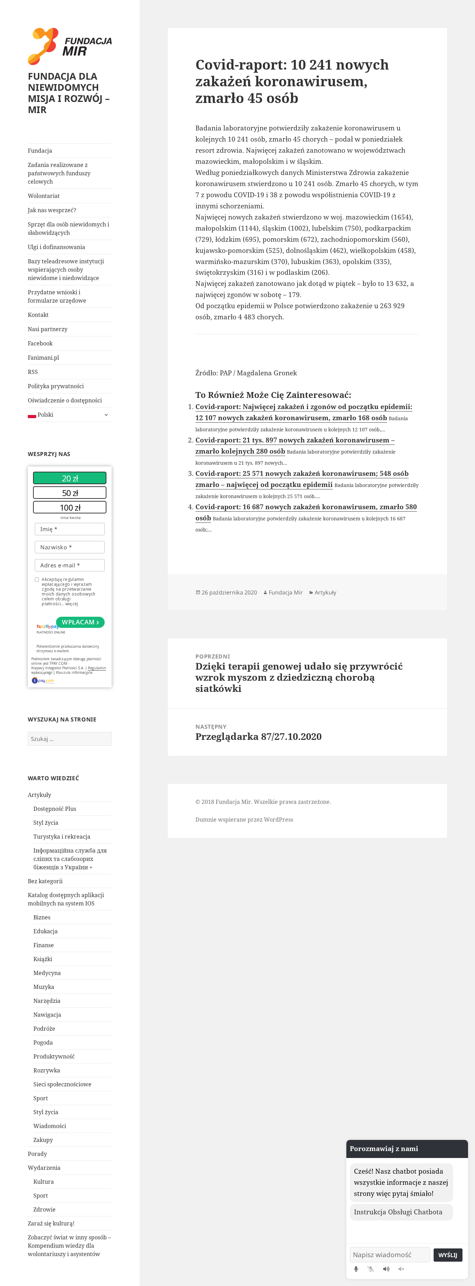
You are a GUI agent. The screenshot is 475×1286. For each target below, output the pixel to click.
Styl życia (45, 822)
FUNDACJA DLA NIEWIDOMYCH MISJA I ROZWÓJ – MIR (69, 93)
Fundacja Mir (286, 592)
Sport (40, 1098)
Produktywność (54, 1056)
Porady (37, 1154)
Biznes (41, 917)
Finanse (43, 945)
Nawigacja (47, 1015)
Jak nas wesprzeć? (52, 210)
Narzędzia (47, 1001)
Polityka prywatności (56, 386)
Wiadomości (49, 1126)
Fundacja (40, 150)
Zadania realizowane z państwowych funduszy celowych (59, 173)
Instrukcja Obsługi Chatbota (398, 1211)
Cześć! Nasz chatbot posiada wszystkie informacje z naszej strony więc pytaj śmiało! (401, 1182)
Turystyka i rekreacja (61, 836)
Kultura (43, 1181)
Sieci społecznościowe (62, 1084)
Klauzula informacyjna (74, 672)
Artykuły (39, 795)
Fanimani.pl (43, 357)
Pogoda (43, 1042)
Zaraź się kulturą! (51, 1223)
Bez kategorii (45, 881)
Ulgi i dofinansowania (56, 247)
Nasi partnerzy (47, 329)
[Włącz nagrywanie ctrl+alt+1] (356, 1269)
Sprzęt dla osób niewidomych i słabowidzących (68, 229)
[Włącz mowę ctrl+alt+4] (386, 1269)
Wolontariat (44, 196)
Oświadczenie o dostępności (65, 400)
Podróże (44, 1028)
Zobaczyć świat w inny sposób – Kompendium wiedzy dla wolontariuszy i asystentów (69, 1245)
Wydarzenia (44, 1168)
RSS (33, 372)
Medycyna (47, 973)
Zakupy (43, 1140)
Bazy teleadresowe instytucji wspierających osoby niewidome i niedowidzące (66, 269)
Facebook (40, 343)
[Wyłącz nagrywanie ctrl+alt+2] (370, 1269)
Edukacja (45, 931)
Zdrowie (44, 1209)
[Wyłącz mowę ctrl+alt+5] (401, 1269)
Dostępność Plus (54, 809)
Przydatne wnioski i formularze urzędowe (57, 296)
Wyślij (447, 1255)
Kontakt (38, 315)
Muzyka (43, 987)
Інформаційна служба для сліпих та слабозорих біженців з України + (70, 859)
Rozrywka (46, 1070)
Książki (42, 959)
